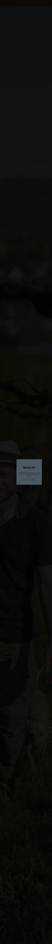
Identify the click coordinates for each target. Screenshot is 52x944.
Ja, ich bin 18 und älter (29, 479)
